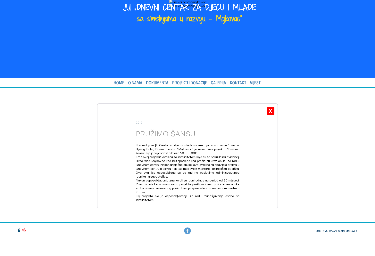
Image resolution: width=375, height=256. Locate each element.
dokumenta (157, 82)
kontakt (238, 82)
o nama (135, 82)
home (119, 82)
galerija (218, 82)
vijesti (256, 82)
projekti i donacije (189, 82)
